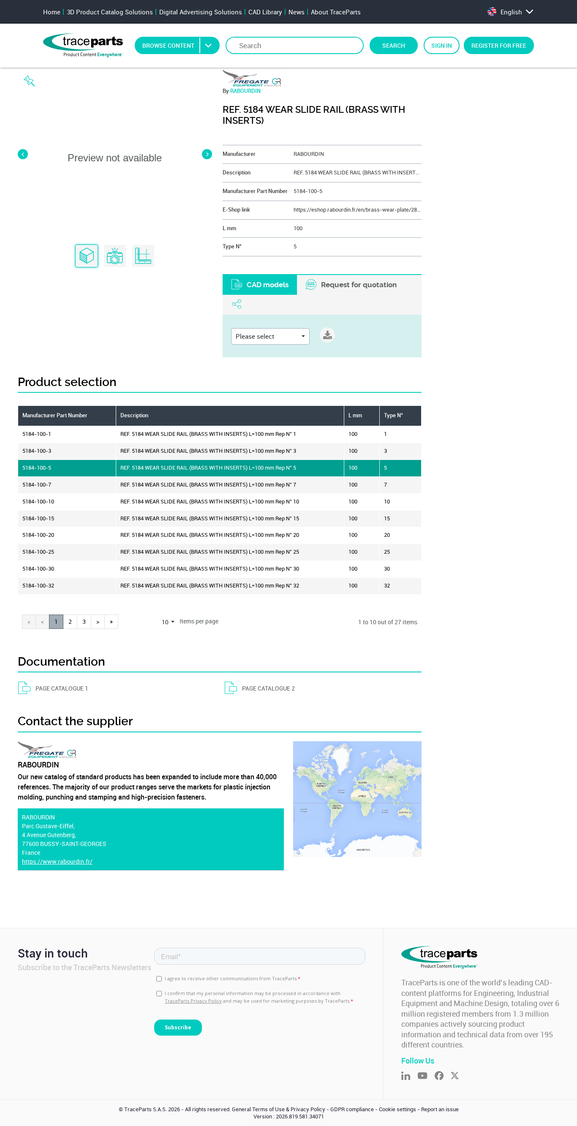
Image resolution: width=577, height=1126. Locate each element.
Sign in (441, 45)
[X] (458, 1076)
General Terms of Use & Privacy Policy (278, 1109)
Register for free (498, 45)
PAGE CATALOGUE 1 (61, 688)
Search (393, 45)
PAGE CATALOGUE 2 (268, 688)
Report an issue (440, 1109)
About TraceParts (336, 12)
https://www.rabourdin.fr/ (57, 861)
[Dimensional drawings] (143, 256)
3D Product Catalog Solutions (110, 12)
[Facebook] (443, 1076)
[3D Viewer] (86, 256)
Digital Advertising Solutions (200, 12)
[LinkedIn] (409, 1076)
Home (51, 12)
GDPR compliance (352, 1109)
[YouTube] (426, 1076)
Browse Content (168, 45)
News (296, 12)
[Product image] (114, 256)
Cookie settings (397, 1109)
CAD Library (265, 12)
